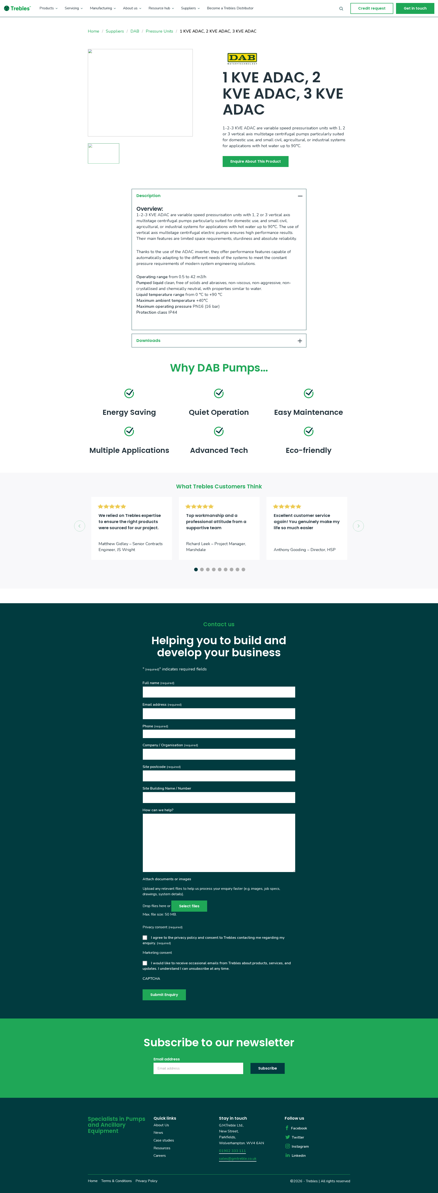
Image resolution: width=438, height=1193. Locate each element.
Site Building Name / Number (167, 788)
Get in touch (415, 8)
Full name (158, 682)
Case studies (164, 1140)
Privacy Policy (146, 1180)
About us (130, 8)
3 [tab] (207, 569)
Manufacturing (101, 8)
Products (46, 8)
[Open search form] (341, 8)
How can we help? (158, 810)
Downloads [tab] (148, 340)
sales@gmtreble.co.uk (237, 1158)
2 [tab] (201, 569)
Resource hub (159, 8)
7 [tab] (231, 569)
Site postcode (162, 766)
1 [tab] (195, 569)
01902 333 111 (232, 1150)
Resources (162, 1147)
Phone (155, 726)
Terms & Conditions (116, 1180)
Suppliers (188, 8)
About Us (161, 1124)
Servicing (72, 8)
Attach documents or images (167, 879)
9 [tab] (243, 569)
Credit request (372, 8)
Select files (189, 906)
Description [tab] (148, 195)
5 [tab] (219, 569)
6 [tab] (225, 569)
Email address (162, 704)
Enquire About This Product (255, 161)
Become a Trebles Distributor (230, 8)
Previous (79, 526)
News (158, 1132)
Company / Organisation (170, 745)
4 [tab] (213, 569)
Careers (160, 1155)
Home (93, 1180)
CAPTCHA (151, 978)
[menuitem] (48, 8)
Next (358, 526)
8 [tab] (237, 569)
